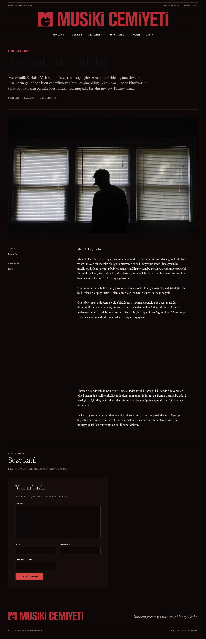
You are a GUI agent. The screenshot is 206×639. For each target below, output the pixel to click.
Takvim (136, 35)
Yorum (19, 503)
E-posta (65, 544)
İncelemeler (95, 35)
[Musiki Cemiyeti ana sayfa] (103, 19)
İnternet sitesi (25, 559)
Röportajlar (117, 35)
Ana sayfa (59, 35)
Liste (10, 269)
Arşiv (149, 35)
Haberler (76, 35)
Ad (18, 544)
